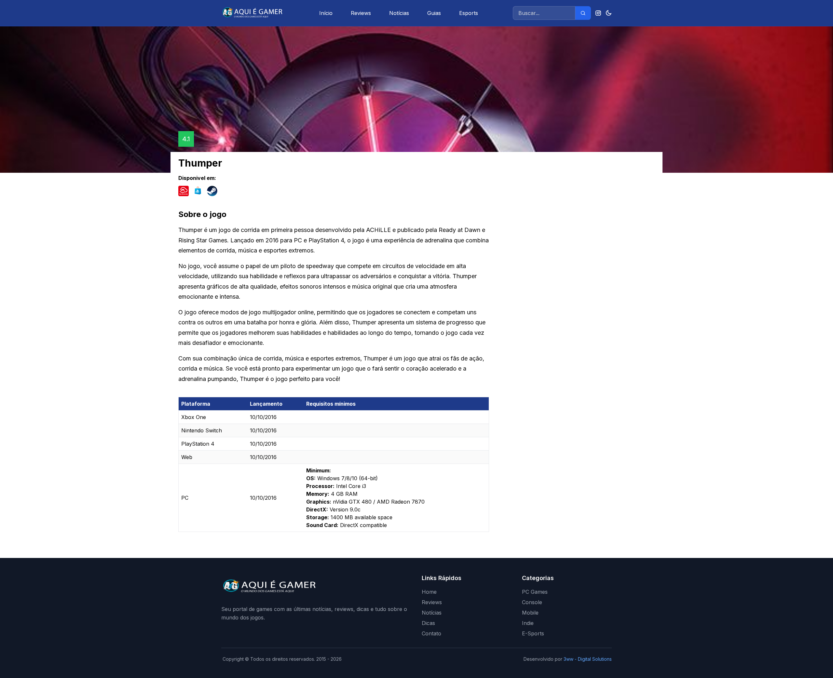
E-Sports (533, 633)
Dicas (428, 623)
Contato (431, 633)
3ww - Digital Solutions (588, 659)
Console (532, 602)
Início (326, 13)
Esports (468, 13)
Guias (434, 13)
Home (429, 592)
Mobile (530, 612)
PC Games (535, 592)
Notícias (399, 13)
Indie (528, 623)
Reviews (361, 13)
